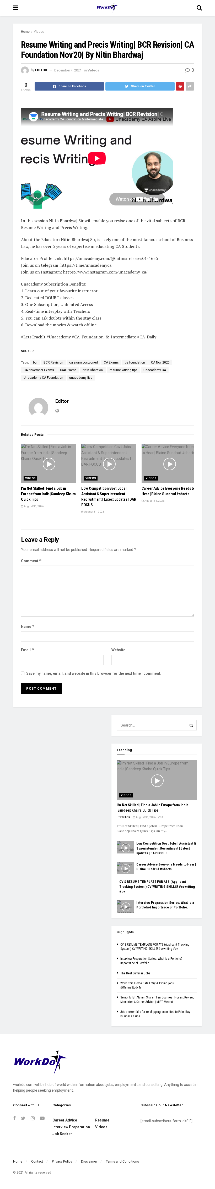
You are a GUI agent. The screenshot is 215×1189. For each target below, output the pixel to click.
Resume (102, 1120)
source (27, 350)
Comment (31, 560)
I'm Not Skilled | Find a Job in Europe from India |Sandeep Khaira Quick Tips (48, 494)
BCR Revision (53, 362)
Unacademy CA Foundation (43, 377)
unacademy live (80, 377)
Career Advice (64, 1120)
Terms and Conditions (122, 1161)
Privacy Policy (62, 1161)
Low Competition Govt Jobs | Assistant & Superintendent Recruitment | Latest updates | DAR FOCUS (166, 848)
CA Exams (111, 362)
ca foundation (135, 362)
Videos (39, 32)
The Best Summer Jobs (135, 973)
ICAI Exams (68, 370)
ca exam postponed (83, 362)
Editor (41, 70)
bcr (35, 362)
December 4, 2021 (68, 70)
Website (118, 650)
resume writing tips (123, 370)
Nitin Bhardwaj (93, 370)
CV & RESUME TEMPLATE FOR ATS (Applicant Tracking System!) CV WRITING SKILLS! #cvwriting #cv (157, 886)
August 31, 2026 (33, 506)
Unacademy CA (154, 370)
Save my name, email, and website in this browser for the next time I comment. (93, 673)
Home (25, 32)
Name (28, 626)
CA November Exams (39, 370)
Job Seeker (62, 1134)
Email (27, 649)
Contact (37, 1161)
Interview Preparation (71, 1127)
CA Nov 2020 (160, 362)
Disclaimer (89, 1161)
